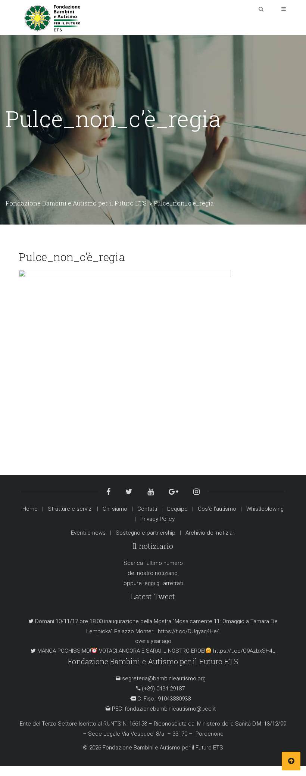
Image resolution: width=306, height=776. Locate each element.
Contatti (147, 509)
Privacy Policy (157, 519)
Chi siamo (115, 509)
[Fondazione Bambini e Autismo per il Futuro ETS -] (52, 17)
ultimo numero (165, 563)
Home (30, 509)
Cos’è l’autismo (217, 509)
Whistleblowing (265, 509)
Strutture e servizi (70, 509)
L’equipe (177, 509)
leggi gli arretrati (163, 583)
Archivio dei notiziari (210, 532)
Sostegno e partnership (145, 532)
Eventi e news (88, 532)
